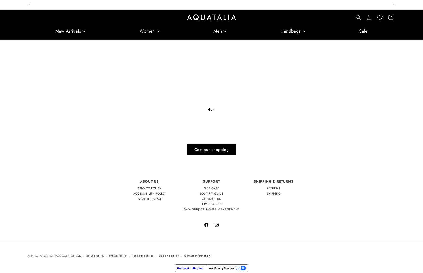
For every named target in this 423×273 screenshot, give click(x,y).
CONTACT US (211, 199)
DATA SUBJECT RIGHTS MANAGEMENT (211, 209)
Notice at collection (190, 268)
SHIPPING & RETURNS (273, 181)
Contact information (197, 256)
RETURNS (273, 188)
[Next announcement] (393, 4)
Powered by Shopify (68, 256)
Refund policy (95, 256)
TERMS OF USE (211, 204)
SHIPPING (273, 193)
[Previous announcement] (29, 4)
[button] (69, 31)
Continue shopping (211, 149)
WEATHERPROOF (149, 199)
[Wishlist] (380, 17)
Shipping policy (169, 256)
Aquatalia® (47, 256)
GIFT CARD (211, 188)
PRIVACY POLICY (149, 188)
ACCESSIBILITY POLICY (149, 193)
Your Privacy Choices (221, 268)
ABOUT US (149, 181)
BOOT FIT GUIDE (211, 193)
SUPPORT (211, 181)
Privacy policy (118, 256)
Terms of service (142, 256)
